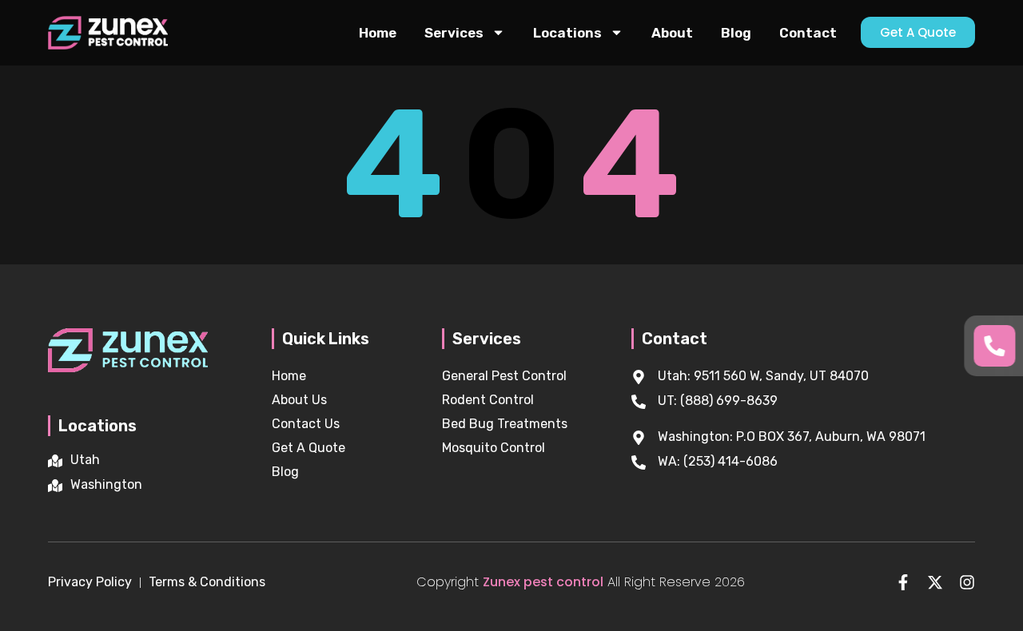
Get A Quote (308, 447)
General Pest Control (504, 375)
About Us (299, 399)
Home (377, 33)
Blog (736, 33)
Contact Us (306, 423)
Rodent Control (488, 399)
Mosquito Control (493, 447)
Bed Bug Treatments (504, 423)
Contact (808, 33)
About (672, 33)
